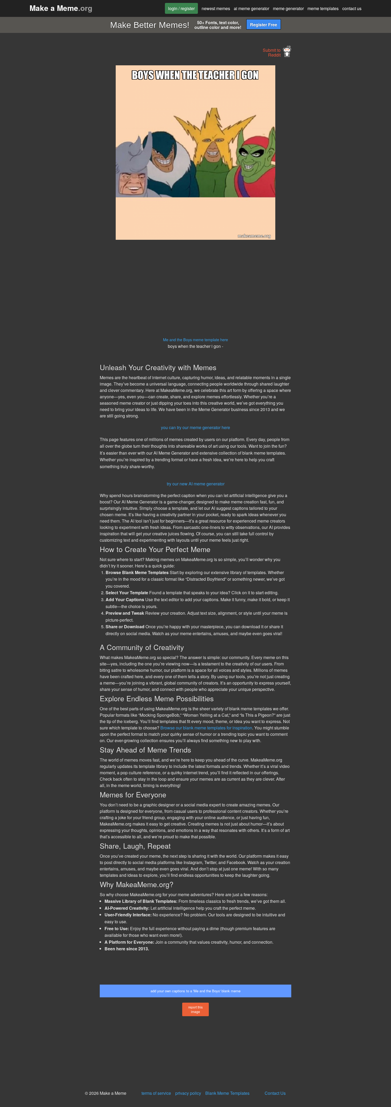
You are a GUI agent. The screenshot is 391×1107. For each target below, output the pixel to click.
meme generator (288, 8)
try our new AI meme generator (195, 484)
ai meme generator (251, 8)
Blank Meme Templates (227, 1093)
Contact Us (275, 1093)
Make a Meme (61, 7)
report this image (195, 1009)
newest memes (216, 8)
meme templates (323, 8)
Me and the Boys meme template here (195, 339)
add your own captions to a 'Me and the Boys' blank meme (195, 990)
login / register (181, 8)
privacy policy (188, 1093)
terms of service (156, 1093)
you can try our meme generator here (195, 427)
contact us (351, 8)
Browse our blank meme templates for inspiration (206, 728)
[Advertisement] (51, 145)
